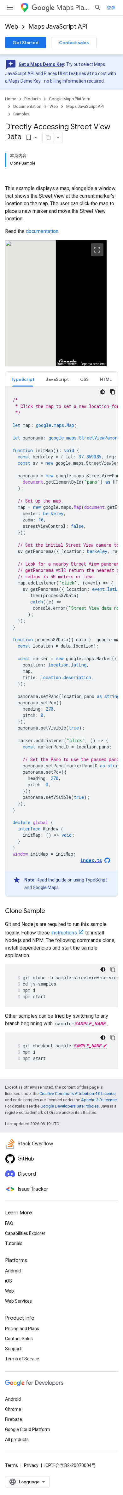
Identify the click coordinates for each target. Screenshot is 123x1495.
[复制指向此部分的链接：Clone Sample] (51, 911)
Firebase (13, 1419)
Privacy (31, 1465)
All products (17, 1439)
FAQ (9, 1223)
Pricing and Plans (22, 1328)
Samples (21, 114)
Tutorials (13, 1243)
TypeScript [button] (22, 379)
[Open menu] (10, 7)
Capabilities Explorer (25, 1233)
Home (10, 98)
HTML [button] (106, 379)
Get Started (25, 42)
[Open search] (98, 7)
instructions (64, 933)
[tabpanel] (61, 641)
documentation (42, 231)
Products (32, 98)
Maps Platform (72, 7)
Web (11, 27)
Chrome (13, 1409)
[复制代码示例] (113, 392)
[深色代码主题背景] (102, 392)
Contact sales (74, 42)
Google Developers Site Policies (69, 1106)
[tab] (22, 379)
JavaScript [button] (57, 379)
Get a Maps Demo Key (41, 64)
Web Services (18, 1301)
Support (13, 1348)
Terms (11, 1465)
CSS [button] (84, 379)
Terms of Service (22, 1358)
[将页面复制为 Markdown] (48, 137)
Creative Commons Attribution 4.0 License (77, 1093)
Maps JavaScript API (57, 27)
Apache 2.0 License (99, 1099)
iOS (8, 1280)
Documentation (27, 106)
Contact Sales (19, 1338)
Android (13, 1270)
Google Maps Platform (69, 98)
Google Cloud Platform (27, 1429)
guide (61, 879)
